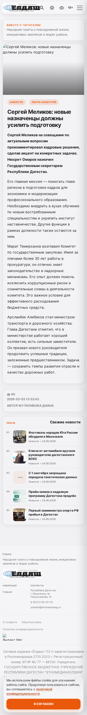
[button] (79, 8)
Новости (16, 102)
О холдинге (10, 622)
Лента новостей (44, 102)
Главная (7, 591)
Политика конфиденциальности (23, 629)
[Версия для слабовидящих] (61, 8)
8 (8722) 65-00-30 (42, 602)
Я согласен (43, 704)
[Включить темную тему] (52, 8)
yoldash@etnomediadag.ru (46, 607)
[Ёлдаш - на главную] (22, 7)
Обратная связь (31, 622)
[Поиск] (42, 8)
